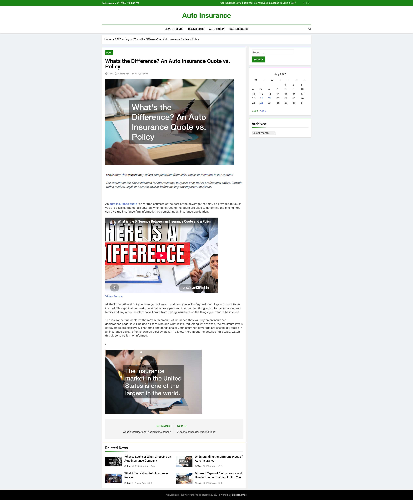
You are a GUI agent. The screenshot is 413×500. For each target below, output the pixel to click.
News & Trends (174, 29)
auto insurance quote (123, 203)
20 (269, 98)
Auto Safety (217, 29)
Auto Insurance (206, 15)
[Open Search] (309, 29)
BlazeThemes (239, 494)
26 (261, 102)
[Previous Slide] (304, 3)
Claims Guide (196, 29)
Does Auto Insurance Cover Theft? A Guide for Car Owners (264, 3)
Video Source (114, 296)
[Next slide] (309, 3)
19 (261, 98)
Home (109, 52)
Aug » (263, 110)
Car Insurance (238, 29)
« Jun (255, 110)
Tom (111, 73)
